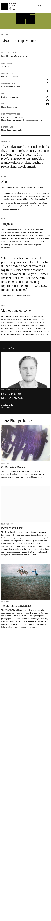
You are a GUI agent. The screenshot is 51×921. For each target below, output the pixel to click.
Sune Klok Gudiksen (11, 393)
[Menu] (48, 6)
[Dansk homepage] (8, 6)
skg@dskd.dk (7, 405)
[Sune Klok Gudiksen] (25, 370)
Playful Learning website (11, 130)
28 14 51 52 (5, 407)
